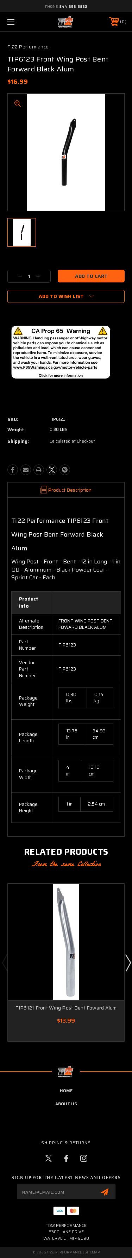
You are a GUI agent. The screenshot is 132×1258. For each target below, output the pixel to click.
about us (66, 1103)
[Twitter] (51, 469)
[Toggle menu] (19, 21)
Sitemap (92, 1252)
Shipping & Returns (66, 1142)
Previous (4, 962)
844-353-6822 (73, 6)
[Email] (25, 469)
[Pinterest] (64, 469)
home (66, 1090)
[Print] (38, 469)
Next (127, 962)
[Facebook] (12, 469)
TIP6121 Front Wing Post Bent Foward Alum (66, 1008)
